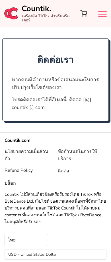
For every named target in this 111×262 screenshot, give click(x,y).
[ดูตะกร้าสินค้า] (84, 13)
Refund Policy (19, 170)
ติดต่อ (63, 171)
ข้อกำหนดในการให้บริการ (77, 155)
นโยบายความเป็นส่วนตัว (26, 155)
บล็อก (10, 183)
